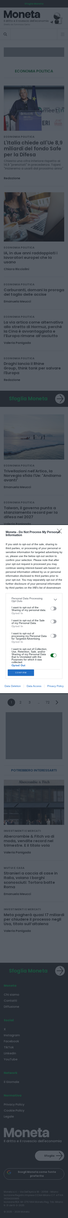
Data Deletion (13, 686)
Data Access (34, 686)
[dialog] (34, 609)
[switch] (53, 608)
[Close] (60, 532)
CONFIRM (21, 673)
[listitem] (34, 599)
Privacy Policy (55, 686)
